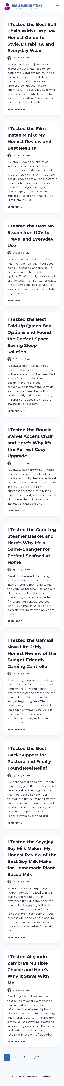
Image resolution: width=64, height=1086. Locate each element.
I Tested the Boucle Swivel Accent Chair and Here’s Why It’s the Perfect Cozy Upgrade (30, 442)
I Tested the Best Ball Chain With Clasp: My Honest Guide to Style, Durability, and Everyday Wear (31, 37)
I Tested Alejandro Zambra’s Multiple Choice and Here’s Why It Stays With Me (28, 969)
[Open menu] (57, 6)
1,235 (36, 1057)
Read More (16, 109)
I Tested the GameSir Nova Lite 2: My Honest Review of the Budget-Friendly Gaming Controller (32, 653)
